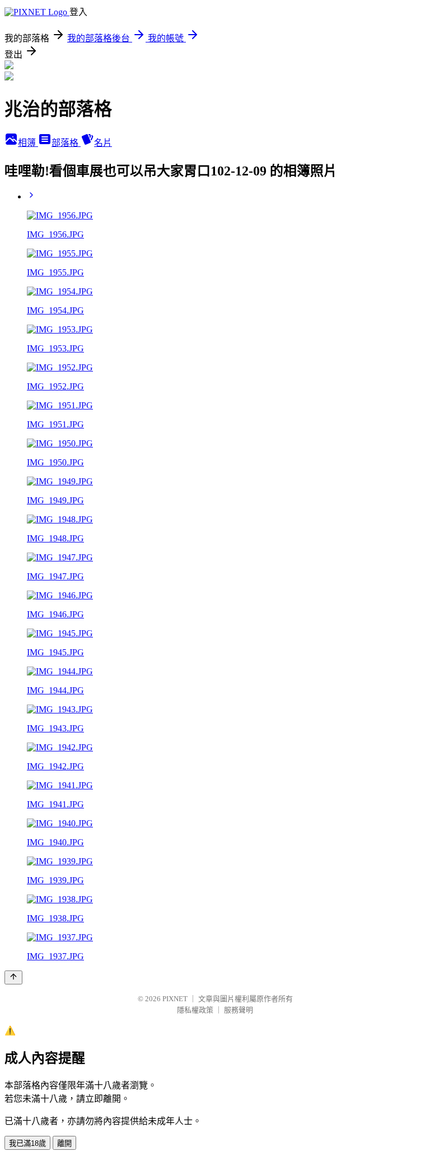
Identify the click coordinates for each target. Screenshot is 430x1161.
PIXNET (175, 999)
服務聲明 (238, 1010)
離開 (64, 1143)
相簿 (28, 142)
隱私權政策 (195, 1010)
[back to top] (13, 977)
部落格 (66, 142)
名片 (103, 142)
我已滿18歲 (27, 1143)
